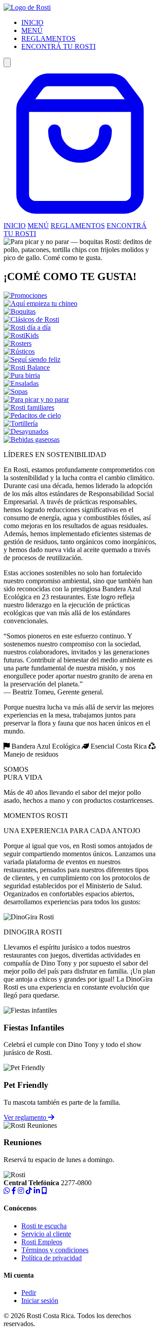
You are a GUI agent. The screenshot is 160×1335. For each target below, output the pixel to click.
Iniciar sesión (39, 1300)
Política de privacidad (51, 1258)
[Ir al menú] (80, 217)
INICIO (32, 22)
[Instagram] (21, 1191)
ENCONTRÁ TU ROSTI (58, 46)
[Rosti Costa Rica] (27, 7)
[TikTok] (29, 1191)
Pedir (28, 1292)
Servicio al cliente (46, 1234)
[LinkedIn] (37, 1191)
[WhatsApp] (7, 1191)
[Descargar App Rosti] (44, 1191)
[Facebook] (14, 1191)
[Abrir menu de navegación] (7, 62)
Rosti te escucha (44, 1226)
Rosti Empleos (41, 1242)
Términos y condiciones (54, 1250)
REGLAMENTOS (48, 38)
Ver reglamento (26, 1117)
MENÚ (32, 30)
